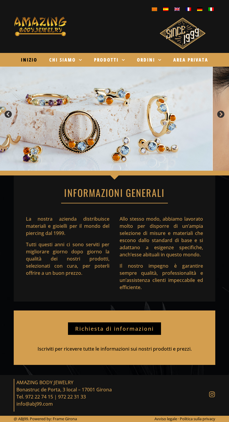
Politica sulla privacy (197, 418)
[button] (8, 114)
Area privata (190, 60)
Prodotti (106, 60)
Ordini (146, 60)
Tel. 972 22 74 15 (34, 396)
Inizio (29, 60)
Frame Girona (65, 418)
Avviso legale (166, 418)
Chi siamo (62, 60)
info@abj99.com (34, 404)
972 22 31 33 (72, 396)
